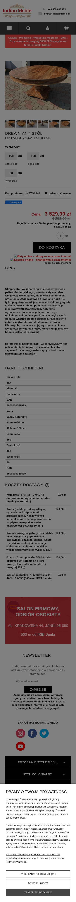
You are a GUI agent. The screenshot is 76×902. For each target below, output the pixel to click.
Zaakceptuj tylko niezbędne (38, 874)
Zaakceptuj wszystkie (38, 892)
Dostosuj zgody (38, 883)
